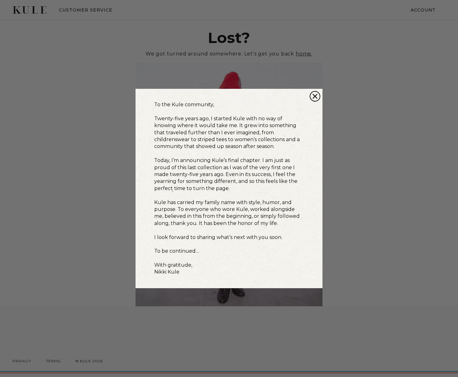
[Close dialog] (315, 96)
